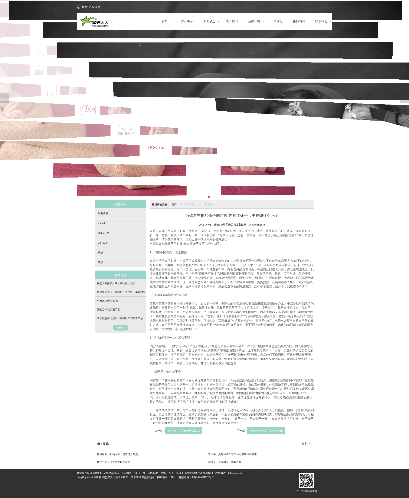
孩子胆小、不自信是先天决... (183, 430)
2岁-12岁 (103, 242)
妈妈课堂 (209, 204)
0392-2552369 (235, 473)
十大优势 (276, 21)
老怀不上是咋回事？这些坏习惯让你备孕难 (232, 454)
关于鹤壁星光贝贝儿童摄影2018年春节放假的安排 (125, 318)
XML (173, 477)
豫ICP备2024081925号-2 (200, 477)
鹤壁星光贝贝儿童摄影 (115, 477)
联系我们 (321, 21)
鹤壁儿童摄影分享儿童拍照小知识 (116, 283)
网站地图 (162, 477)
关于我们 (232, 21)
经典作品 (103, 213)
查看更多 (121, 327)
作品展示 (187, 21)
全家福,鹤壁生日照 (107, 300)
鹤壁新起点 (148, 477)
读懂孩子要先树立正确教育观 (266, 430)
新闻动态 (209, 21)
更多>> (306, 443)
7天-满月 (103, 223)
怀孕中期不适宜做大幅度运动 (113, 461)
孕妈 (100, 252)
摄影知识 (299, 21)
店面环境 (254, 21)
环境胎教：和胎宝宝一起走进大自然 (117, 454)
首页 (165, 21)
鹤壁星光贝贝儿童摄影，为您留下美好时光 (121, 292)
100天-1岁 (103, 233)
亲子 (100, 262)
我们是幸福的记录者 (108, 309)
